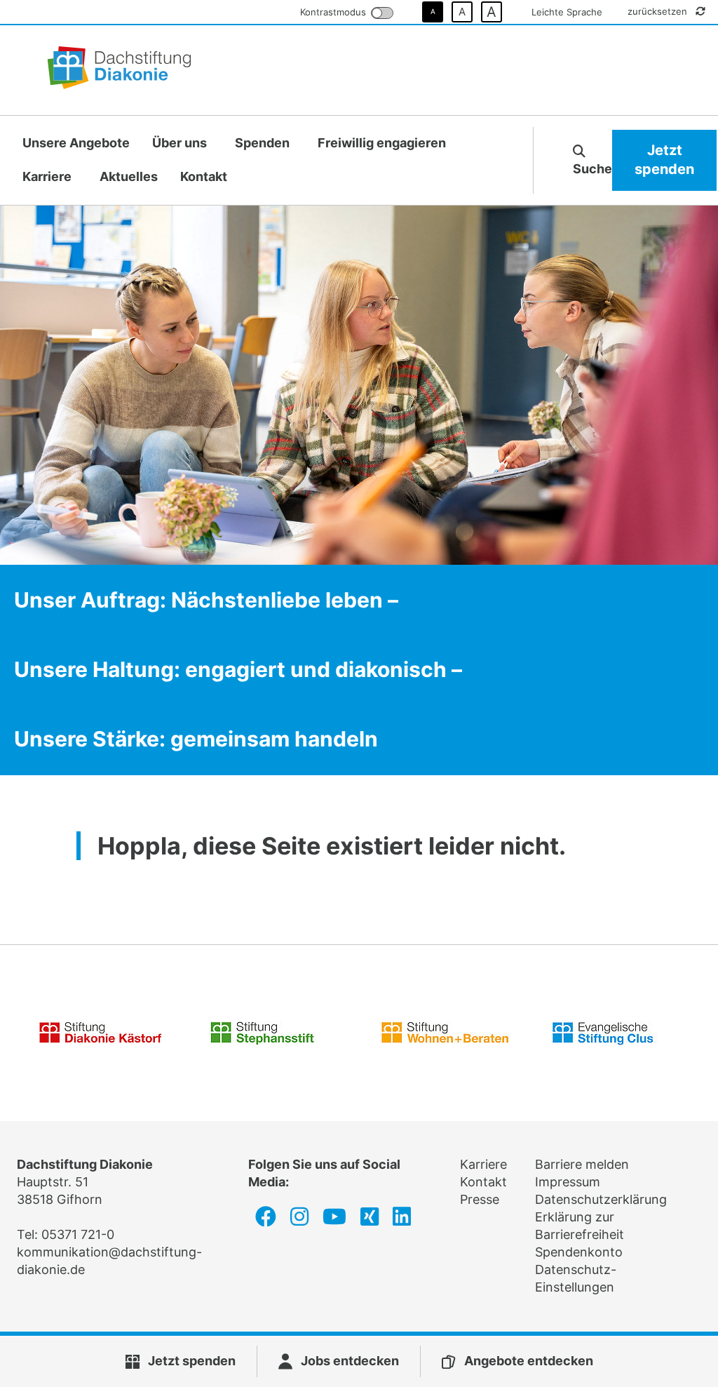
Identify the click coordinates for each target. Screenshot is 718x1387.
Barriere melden (582, 1164)
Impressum (567, 1181)
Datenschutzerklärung (601, 1199)
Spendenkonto (579, 1252)
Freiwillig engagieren (382, 142)
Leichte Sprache (566, 12)
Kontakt (203, 176)
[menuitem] (76, 143)
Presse (479, 1199)
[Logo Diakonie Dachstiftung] (119, 70)
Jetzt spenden (664, 160)
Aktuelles (129, 176)
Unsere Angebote (76, 142)
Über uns (179, 142)
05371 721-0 (77, 1234)
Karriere (47, 176)
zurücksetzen (659, 11)
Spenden (262, 142)
